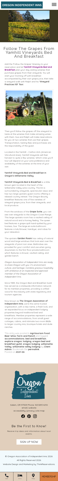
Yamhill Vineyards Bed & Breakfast (23, 182)
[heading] (29, 52)
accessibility (19, 410)
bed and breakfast (35, 338)
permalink (33, 349)
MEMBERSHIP (49, 476)
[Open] (54, 4)
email (24, 407)
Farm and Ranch (26, 335)
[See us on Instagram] (35, 416)
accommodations (14, 338)
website (32, 407)
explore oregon (13, 341)
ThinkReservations (46, 464)
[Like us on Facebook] (23, 416)
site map (40, 410)
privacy (30, 410)
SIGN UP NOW (29, 442)
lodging (27, 341)
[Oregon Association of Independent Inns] (21, 7)
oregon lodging (31, 344)
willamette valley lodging (26, 346)
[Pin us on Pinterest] (29, 416)
